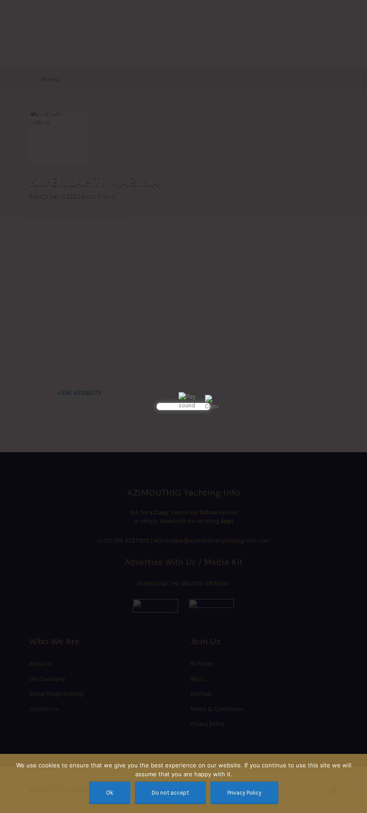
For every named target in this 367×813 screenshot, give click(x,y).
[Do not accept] (355, 783)
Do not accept (170, 792)
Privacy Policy (244, 792)
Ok (109, 792)
